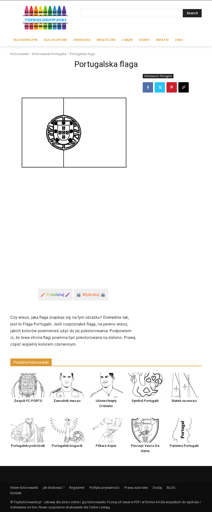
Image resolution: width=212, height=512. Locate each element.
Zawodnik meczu (67, 401)
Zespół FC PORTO (28, 401)
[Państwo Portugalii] (184, 430)
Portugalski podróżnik (28, 446)
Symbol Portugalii (145, 401)
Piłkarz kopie (106, 446)
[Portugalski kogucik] (67, 430)
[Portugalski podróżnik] (28, 430)
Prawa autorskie (136, 487)
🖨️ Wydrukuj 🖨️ (90, 294)
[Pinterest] (171, 87)
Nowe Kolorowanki (24, 487)
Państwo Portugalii (184, 446)
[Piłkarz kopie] (106, 430)
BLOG (171, 487)
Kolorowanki (19, 54)
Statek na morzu (183, 401)
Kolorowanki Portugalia (49, 54)
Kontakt (15, 493)
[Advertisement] (72, 233)
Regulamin (77, 487)
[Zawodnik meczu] (67, 385)
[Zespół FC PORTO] (28, 385)
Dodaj (157, 487)
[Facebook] (148, 87)
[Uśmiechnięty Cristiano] (106, 385)
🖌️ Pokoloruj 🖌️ (55, 294)
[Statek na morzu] (184, 385)
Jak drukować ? (53, 487)
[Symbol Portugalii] (145, 385)
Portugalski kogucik (67, 446)
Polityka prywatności (104, 487)
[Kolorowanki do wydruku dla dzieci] (45, 18)
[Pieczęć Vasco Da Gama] (145, 430)
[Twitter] (160, 87)
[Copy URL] (183, 87)
